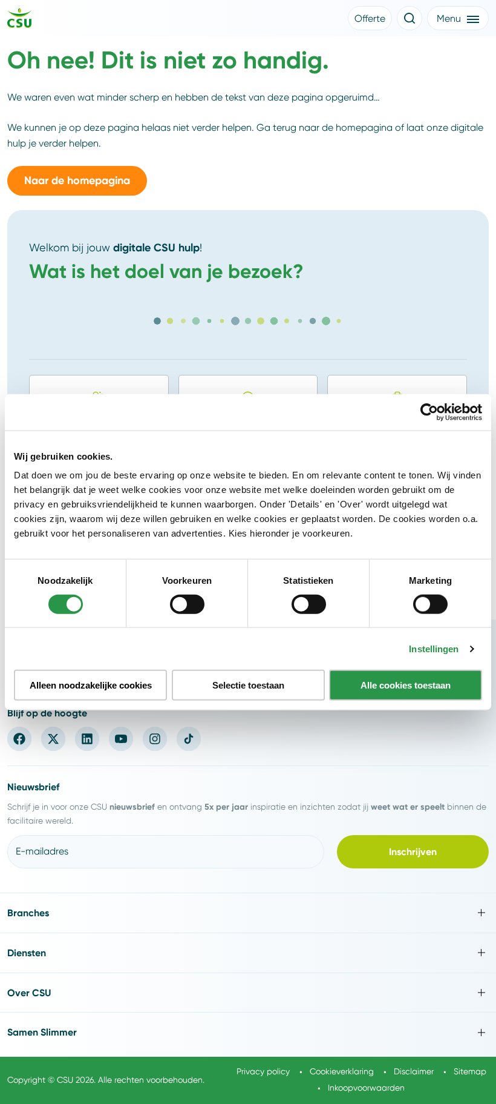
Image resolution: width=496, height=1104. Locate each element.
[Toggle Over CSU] (248, 993)
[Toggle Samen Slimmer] (248, 1032)
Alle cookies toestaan (406, 685)
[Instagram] (155, 739)
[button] (370, 18)
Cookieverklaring (342, 1071)
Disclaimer (414, 1071)
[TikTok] (189, 739)
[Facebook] (19, 739)
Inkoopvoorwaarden (366, 1087)
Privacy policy (263, 1071)
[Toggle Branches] (248, 913)
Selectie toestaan (248, 685)
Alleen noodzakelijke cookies (91, 685)
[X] (53, 739)
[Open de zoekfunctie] (409, 18)
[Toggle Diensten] (248, 953)
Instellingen (433, 648)
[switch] (187, 603)
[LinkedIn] (87, 739)
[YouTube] (121, 739)
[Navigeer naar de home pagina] (19, 19)
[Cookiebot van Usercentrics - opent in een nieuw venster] (429, 412)
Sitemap (470, 1071)
